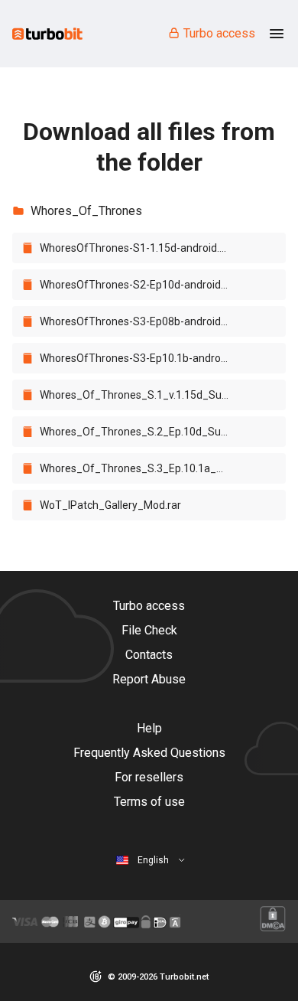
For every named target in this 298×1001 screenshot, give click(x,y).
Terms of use (149, 801)
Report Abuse (149, 679)
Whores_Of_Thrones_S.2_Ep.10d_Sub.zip (142, 432)
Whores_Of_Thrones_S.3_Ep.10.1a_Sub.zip (142, 468)
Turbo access (219, 33)
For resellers (149, 777)
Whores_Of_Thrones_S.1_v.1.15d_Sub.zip (142, 395)
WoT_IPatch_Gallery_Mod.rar (110, 505)
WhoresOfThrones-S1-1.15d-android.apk (138, 248)
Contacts (149, 654)
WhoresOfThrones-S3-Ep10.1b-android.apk (142, 358)
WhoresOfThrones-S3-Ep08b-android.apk (140, 321)
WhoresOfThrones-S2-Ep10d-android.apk (140, 285)
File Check (149, 630)
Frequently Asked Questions (149, 752)
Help (149, 728)
